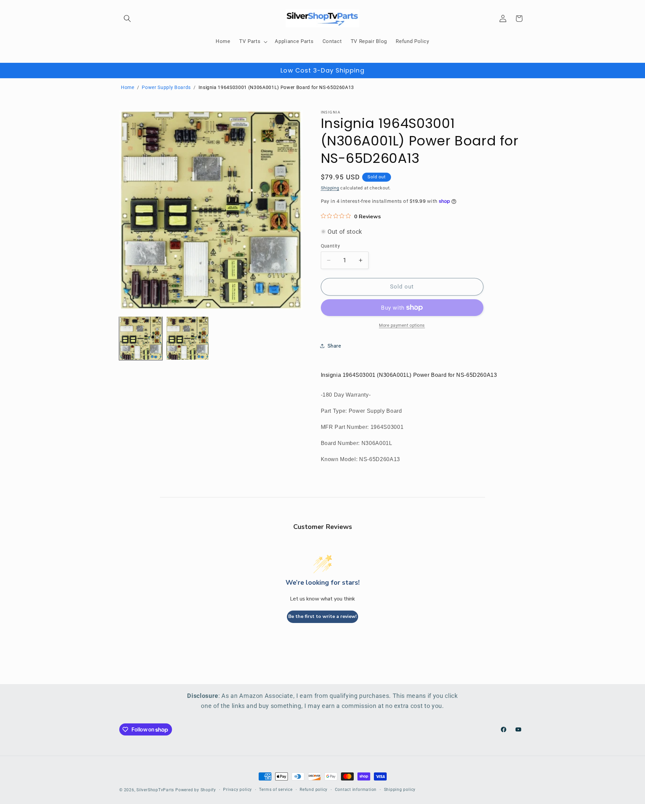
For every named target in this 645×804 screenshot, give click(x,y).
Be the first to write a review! (322, 616)
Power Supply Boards (166, 87)
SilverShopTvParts (155, 790)
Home (127, 87)
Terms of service (275, 789)
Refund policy (314, 789)
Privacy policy (237, 789)
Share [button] (334, 346)
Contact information (356, 789)
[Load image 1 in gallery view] (140, 338)
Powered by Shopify (195, 790)
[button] (127, 18)
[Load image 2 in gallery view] (187, 338)
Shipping (330, 187)
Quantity (330, 246)
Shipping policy (400, 789)
